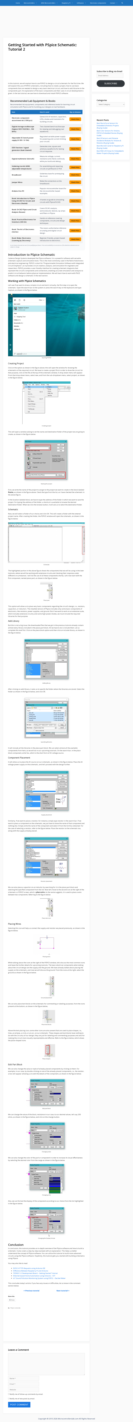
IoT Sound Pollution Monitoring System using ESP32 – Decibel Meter (39, 1278)
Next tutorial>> (62, 1291)
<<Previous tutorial (32, 1291)
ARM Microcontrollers (48, 3)
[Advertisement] (66, 22)
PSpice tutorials (15, 1308)
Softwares (80, 3)
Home (18, 3)
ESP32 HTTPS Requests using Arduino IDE (29, 1268)
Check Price (75, 119)
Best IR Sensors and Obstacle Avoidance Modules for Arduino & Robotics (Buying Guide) (109, 140)
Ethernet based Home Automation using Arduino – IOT (34, 1276)
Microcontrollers (29, 3)
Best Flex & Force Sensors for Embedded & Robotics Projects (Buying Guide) (108, 125)
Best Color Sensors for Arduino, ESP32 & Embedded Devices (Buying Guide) (110, 133)
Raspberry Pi (66, 3)
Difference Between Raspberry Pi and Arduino (30, 1271)
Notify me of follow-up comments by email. (26, 1394)
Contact (112, 3)
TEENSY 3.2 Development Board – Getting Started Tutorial (35, 1273)
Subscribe (110, 83)
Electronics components (98, 3)
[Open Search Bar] (122, 3)
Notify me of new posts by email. (22, 1398)
